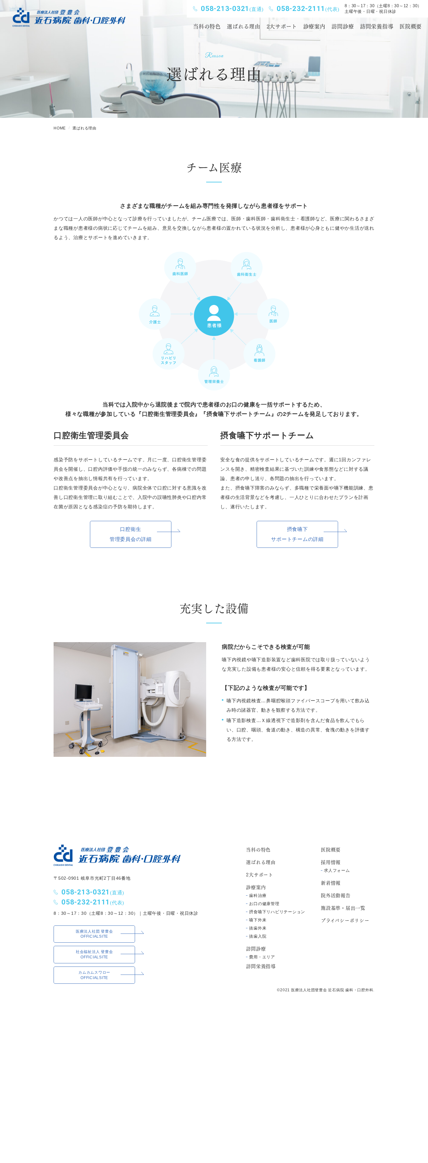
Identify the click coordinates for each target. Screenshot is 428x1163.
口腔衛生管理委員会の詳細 (131, 534)
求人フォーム (337, 870)
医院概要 (331, 849)
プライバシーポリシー (345, 920)
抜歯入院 (257, 936)
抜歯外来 (257, 928)
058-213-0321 (232, 8)
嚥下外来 (257, 920)
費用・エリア (262, 957)
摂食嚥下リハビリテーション (277, 911)
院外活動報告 (336, 895)
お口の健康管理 (264, 903)
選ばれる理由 (261, 862)
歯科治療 (257, 895)
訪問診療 (342, 26)
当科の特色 (258, 849)
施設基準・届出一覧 (343, 907)
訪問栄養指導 (261, 966)
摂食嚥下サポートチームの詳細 (297, 534)
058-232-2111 (308, 8)
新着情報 (331, 882)
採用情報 (331, 862)
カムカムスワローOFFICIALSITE (94, 975)
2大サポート (259, 874)
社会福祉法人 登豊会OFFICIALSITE (94, 954)
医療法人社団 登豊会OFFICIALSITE (94, 934)
